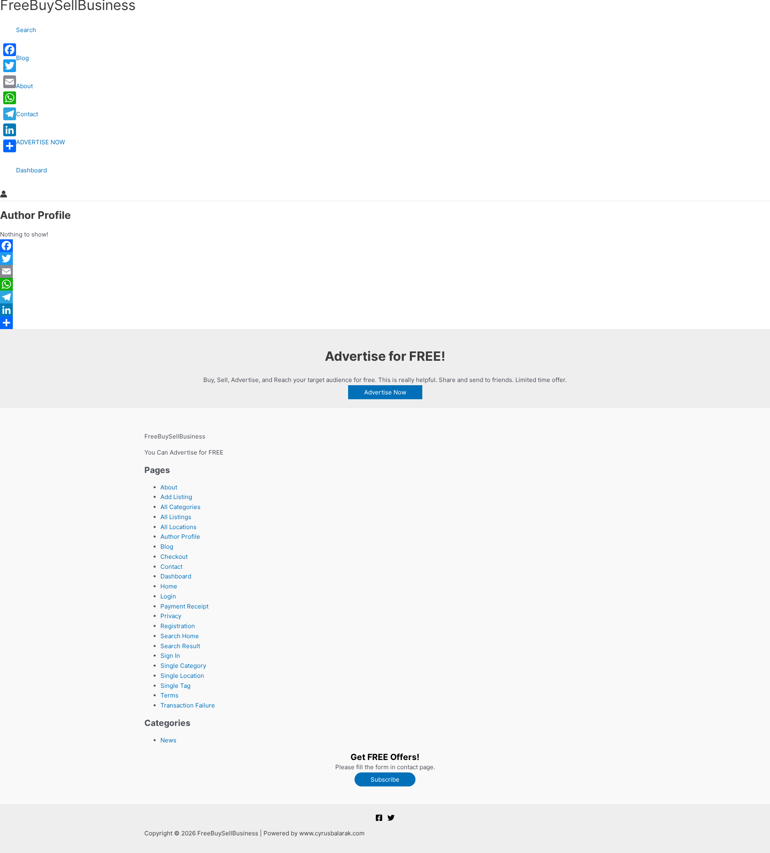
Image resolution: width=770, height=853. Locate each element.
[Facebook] (248, 245)
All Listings (175, 517)
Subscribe (385, 779)
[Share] (248, 322)
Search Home (179, 636)
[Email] (248, 271)
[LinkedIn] (248, 309)
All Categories (180, 507)
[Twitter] (248, 258)
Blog (22, 58)
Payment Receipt (184, 606)
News (168, 740)
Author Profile (180, 536)
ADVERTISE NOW (40, 142)
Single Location (182, 675)
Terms (169, 695)
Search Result (180, 646)
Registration (177, 626)
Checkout (174, 556)
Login (168, 596)
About (24, 86)
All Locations (178, 527)
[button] (385, 392)
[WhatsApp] (248, 284)
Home (168, 586)
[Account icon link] (3, 195)
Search (26, 30)
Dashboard (31, 170)
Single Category (183, 665)
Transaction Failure (187, 705)
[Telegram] (248, 297)
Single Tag (175, 685)
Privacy (170, 616)
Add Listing (176, 497)
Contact (27, 114)
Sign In (170, 655)
